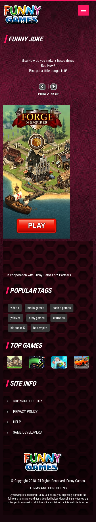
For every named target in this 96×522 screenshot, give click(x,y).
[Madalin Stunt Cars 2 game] (81, 362)
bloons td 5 (17, 328)
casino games (62, 308)
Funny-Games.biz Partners (52, 275)
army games (37, 318)
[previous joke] (42, 86)
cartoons (59, 318)
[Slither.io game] (37, 362)
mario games (35, 308)
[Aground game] (14, 362)
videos (14, 308)
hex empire (40, 328)
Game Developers (27, 432)
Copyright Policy (27, 401)
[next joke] (54, 86)
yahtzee (15, 318)
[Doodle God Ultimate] (59, 362)
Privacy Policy (25, 411)
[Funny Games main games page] (56, 462)
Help (17, 422)
